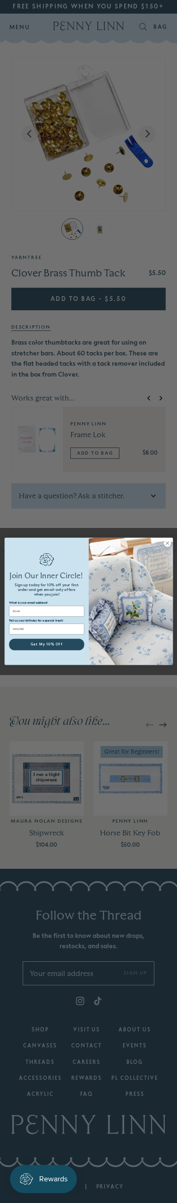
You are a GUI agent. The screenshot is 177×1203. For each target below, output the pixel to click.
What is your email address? (28, 603)
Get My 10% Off (46, 645)
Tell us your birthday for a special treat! (36, 621)
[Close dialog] (167, 543)
